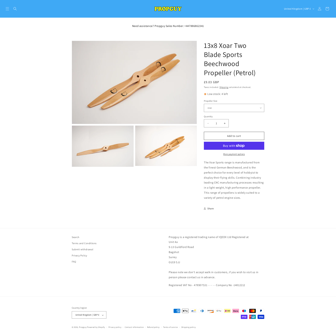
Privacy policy (114, 327)
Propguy (83, 327)
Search (75, 237)
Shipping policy (188, 327)
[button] (7, 9)
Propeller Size (210, 100)
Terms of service (170, 327)
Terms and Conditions (84, 243)
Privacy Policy (79, 255)
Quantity (208, 116)
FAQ (74, 261)
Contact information (134, 327)
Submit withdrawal (82, 249)
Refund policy (153, 327)
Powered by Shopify (96, 327)
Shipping (223, 87)
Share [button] (210, 208)
